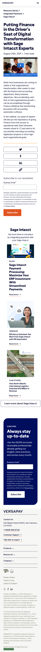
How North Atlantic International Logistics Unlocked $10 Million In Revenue (19, 387)
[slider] (20, 75)
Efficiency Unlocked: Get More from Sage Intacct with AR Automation (20, 336)
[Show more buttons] (35, 75)
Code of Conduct (10, 583)
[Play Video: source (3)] (20, 65)
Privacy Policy (10, 206)
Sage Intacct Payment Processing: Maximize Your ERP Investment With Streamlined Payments (20, 277)
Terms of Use (8, 580)
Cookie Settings (8, 649)
